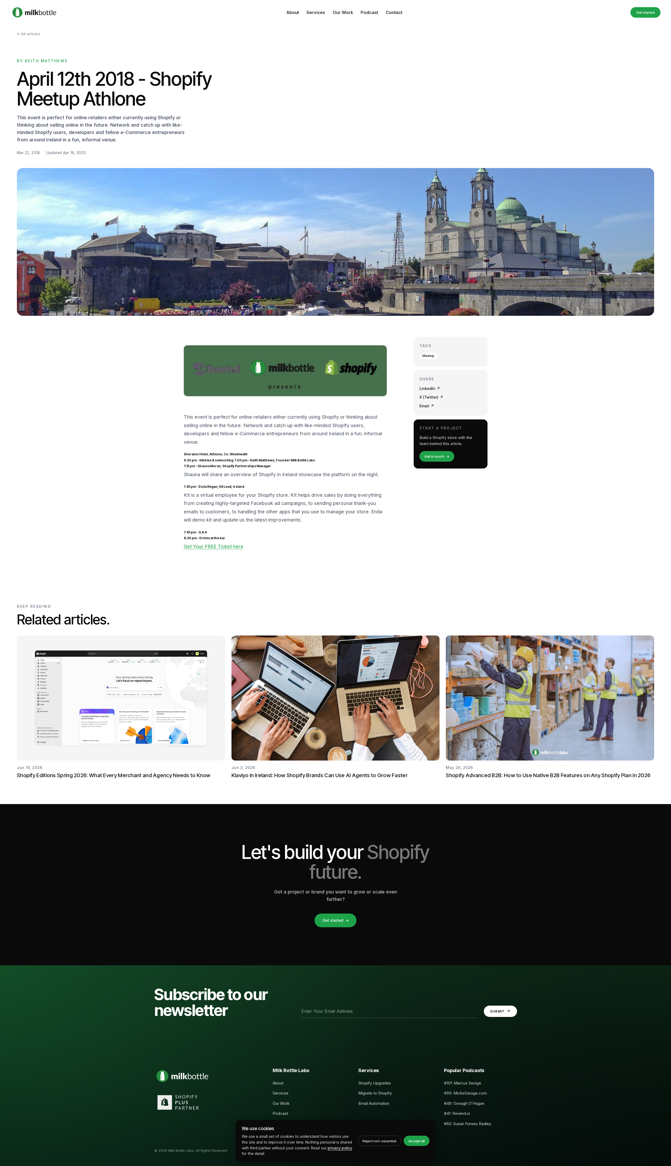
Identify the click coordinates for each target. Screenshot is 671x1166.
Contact (394, 12)
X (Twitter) (431, 397)
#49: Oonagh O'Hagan (464, 1103)
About (292, 12)
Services (315, 12)
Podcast (369, 12)
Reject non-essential (379, 1141)
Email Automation (373, 1103)
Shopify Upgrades (374, 1083)
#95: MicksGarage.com (465, 1093)
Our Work (343, 12)
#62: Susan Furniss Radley (467, 1123)
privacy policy (340, 1148)
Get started (645, 12)
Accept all (416, 1141)
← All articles (28, 34)
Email (426, 406)
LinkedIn (429, 388)
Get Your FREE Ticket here (213, 546)
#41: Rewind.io (457, 1113)
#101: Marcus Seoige (462, 1083)
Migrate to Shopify (375, 1093)
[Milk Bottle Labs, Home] (34, 12)
